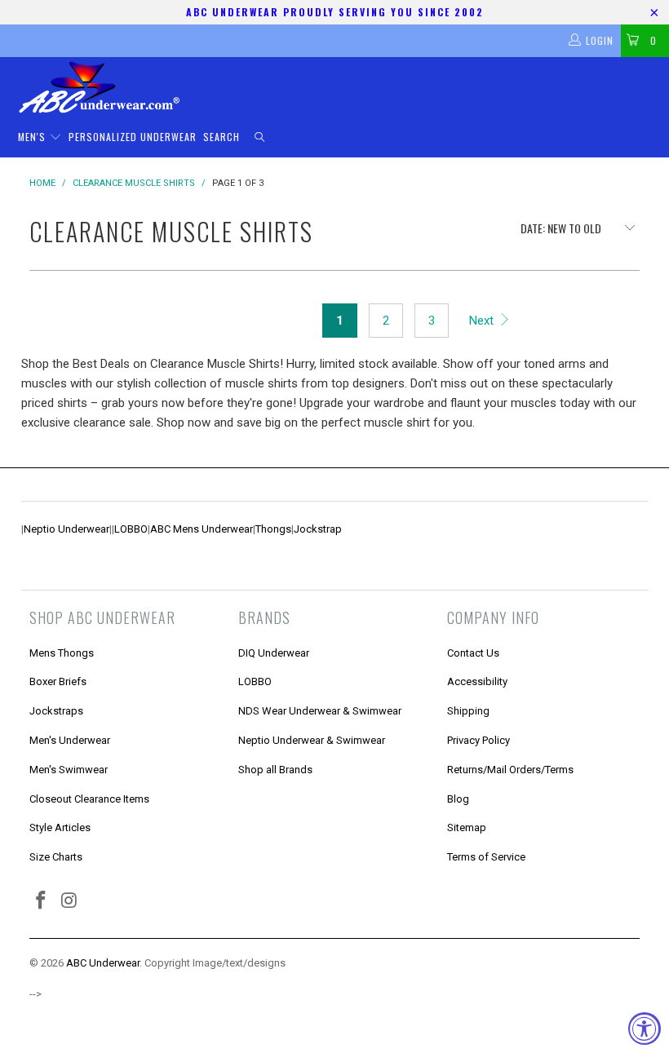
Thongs (273, 529)
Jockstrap (318, 529)
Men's (33, 137)
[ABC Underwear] (342, 87)
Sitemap (466, 827)
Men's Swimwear (68, 769)
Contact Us (473, 653)
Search (221, 137)
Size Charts (55, 857)
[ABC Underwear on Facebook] (41, 901)
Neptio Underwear (66, 529)
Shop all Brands (275, 769)
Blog (458, 799)
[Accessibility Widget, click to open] (644, 1028)
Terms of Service (486, 857)
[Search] (259, 137)
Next (483, 320)
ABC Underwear (103, 963)
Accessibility (477, 681)
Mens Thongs (61, 653)
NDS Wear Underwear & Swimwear (319, 711)
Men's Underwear (69, 740)
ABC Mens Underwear (201, 529)
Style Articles (60, 827)
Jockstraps (56, 711)
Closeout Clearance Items (89, 799)
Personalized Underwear (133, 137)
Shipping (468, 711)
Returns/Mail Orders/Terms (510, 769)
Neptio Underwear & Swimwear (311, 740)
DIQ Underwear (273, 653)
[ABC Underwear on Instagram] (70, 901)
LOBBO (131, 529)
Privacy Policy (478, 740)
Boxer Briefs (57, 681)
